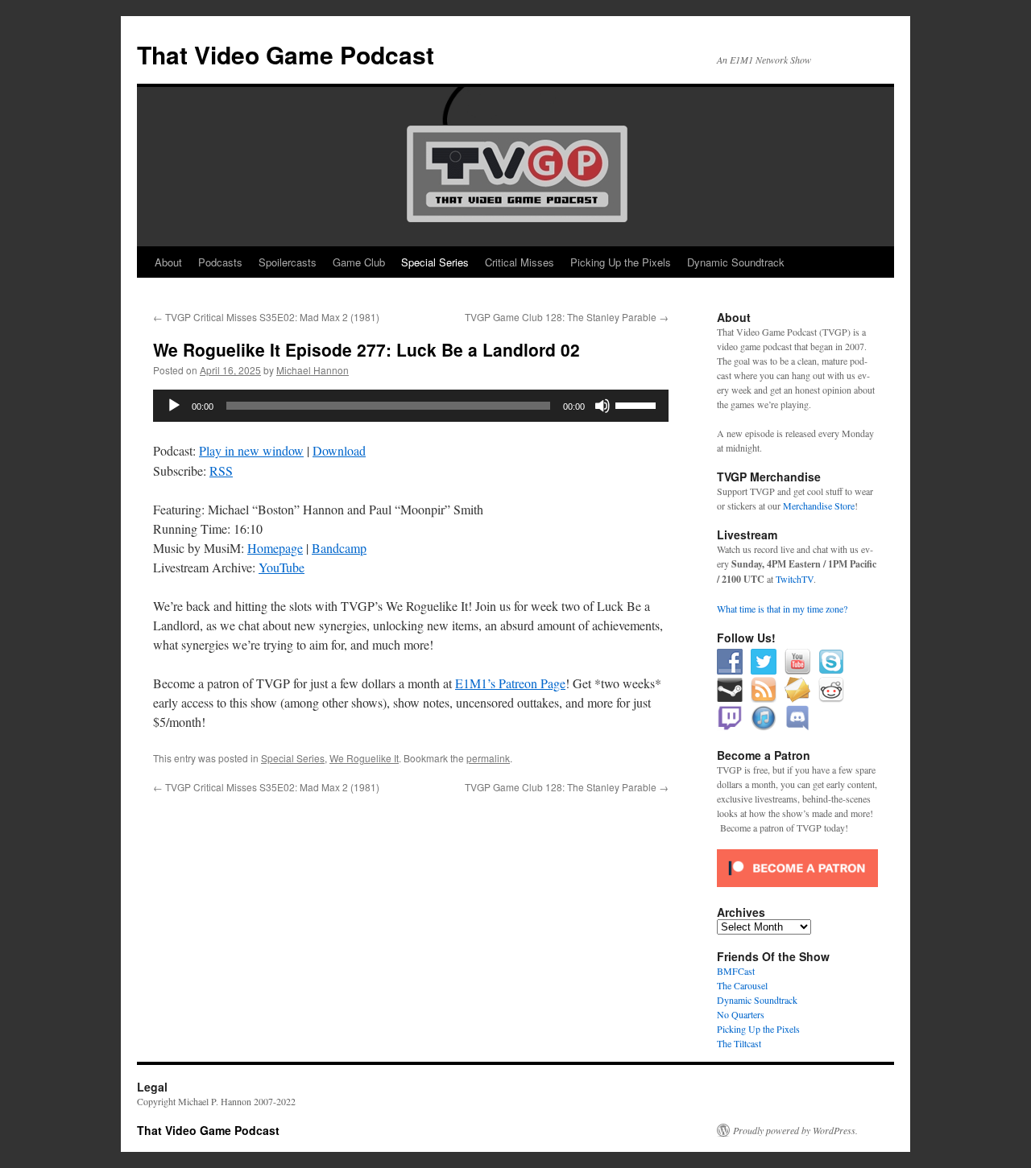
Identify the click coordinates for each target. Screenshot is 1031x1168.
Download (339, 450)
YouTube (281, 567)
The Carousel (742, 985)
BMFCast (736, 970)
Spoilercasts (288, 262)
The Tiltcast (739, 1043)
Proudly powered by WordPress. (795, 1130)
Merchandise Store (819, 505)
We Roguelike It (364, 758)
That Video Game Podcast (285, 54)
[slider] (637, 404)
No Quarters (740, 1014)
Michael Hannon (312, 370)
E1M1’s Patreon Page (510, 683)
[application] (411, 406)
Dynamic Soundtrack (736, 262)
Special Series (435, 262)
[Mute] (602, 406)
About (168, 262)
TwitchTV (795, 578)
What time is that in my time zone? (782, 608)
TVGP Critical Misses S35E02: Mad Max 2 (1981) (266, 317)
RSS (221, 470)
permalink (488, 758)
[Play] (174, 406)
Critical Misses (519, 262)
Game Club (359, 262)
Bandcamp (339, 547)
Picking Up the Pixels (620, 262)
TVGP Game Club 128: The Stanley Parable (567, 317)
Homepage (275, 547)
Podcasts (220, 262)
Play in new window (251, 450)
